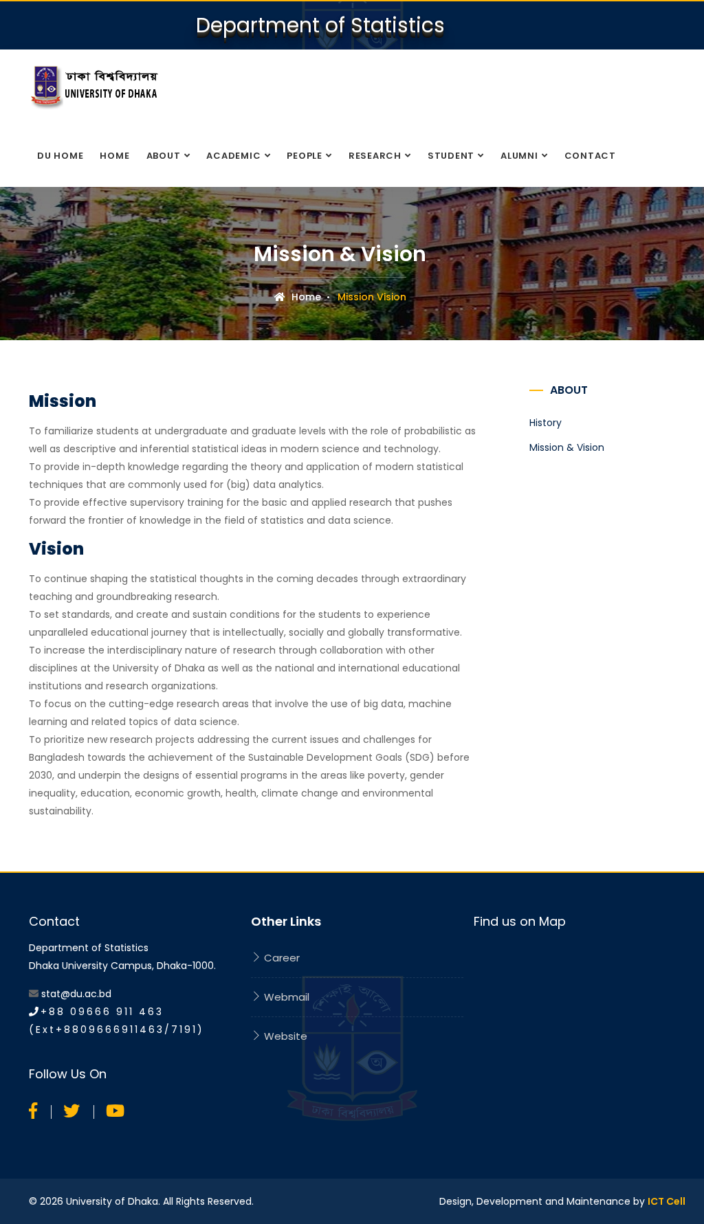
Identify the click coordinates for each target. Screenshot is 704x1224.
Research (375, 155)
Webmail (285, 997)
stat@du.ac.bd (76, 994)
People (304, 155)
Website (284, 1036)
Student (451, 155)
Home (114, 155)
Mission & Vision (566, 447)
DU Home (60, 155)
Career (280, 957)
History (545, 423)
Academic (233, 155)
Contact (590, 155)
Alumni (519, 155)
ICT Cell (666, 1201)
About (163, 155)
